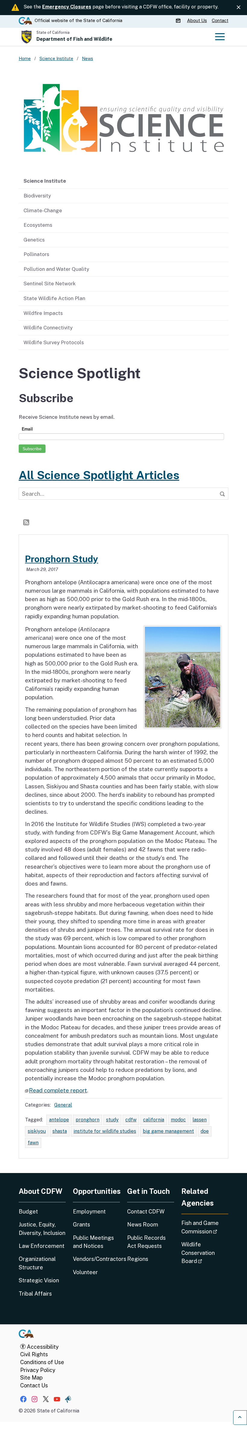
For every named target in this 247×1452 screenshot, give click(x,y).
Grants (81, 1224)
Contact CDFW (145, 1211)
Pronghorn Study (61, 559)
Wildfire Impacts (43, 313)
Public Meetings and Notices (93, 1242)
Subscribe (32, 448)
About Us (197, 20)
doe (205, 1131)
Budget (28, 1211)
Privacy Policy (37, 1370)
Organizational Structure (37, 1263)
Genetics (34, 240)
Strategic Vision (39, 1280)
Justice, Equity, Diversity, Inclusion (42, 1228)
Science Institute (44, 181)
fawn (33, 1143)
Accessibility (42, 1347)
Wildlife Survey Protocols (53, 342)
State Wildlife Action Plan (54, 298)
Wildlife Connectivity (48, 328)
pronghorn (87, 1120)
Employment (89, 1211)
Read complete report (58, 1090)
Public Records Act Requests (146, 1242)
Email (27, 429)
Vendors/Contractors (96, 1259)
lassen (199, 1120)
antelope (59, 1120)
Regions (137, 1259)
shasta (59, 1131)
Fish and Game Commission (204, 1227)
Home (25, 58)
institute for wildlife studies (104, 1131)
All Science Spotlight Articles (99, 475)
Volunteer (85, 1272)
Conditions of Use (42, 1362)
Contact (220, 20)
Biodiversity (37, 196)
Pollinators (36, 254)
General (63, 1105)
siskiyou (37, 1131)
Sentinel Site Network (49, 283)
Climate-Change (42, 210)
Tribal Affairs (35, 1293)
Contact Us (34, 1385)
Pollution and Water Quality (56, 269)
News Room (142, 1224)
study (112, 1120)
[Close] (238, 7)
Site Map (31, 1377)
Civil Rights (34, 1354)
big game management (168, 1131)
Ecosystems (37, 225)
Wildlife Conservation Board (204, 1252)
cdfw (130, 1120)
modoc (178, 1120)
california (153, 1120)
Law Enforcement (41, 1246)
